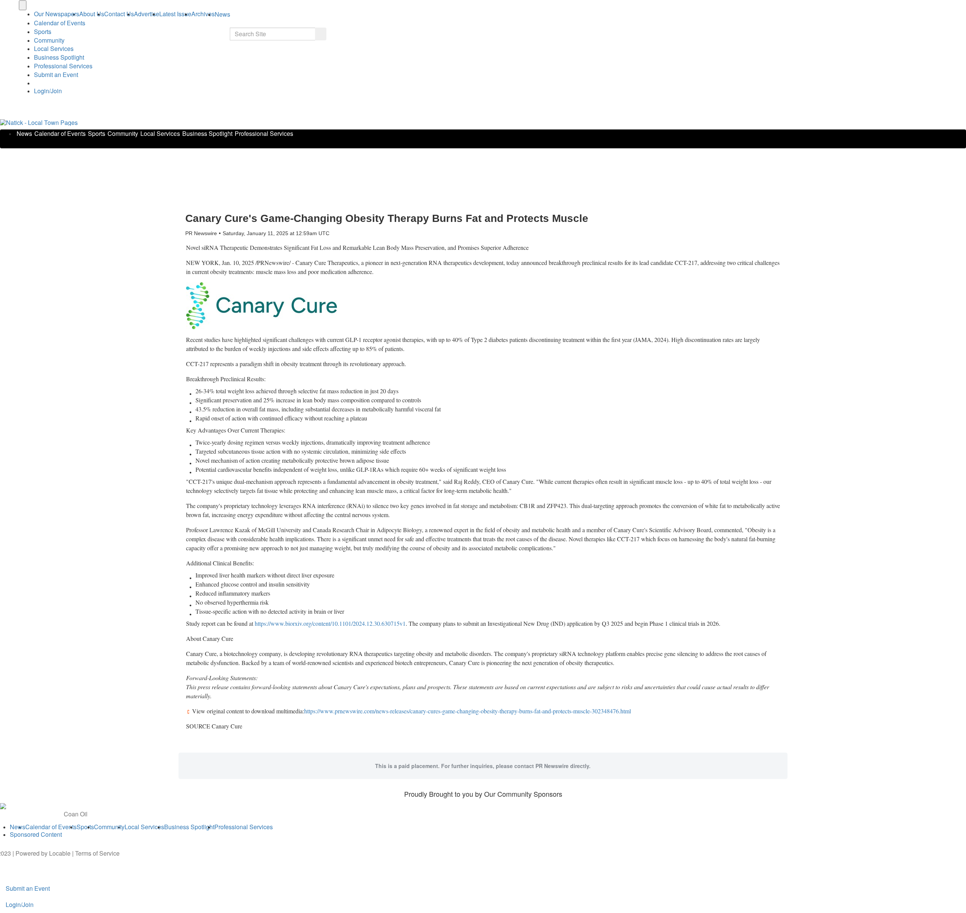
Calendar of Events (60, 133)
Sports (42, 31)
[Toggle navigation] (22, 5)
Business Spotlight (59, 57)
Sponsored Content (36, 834)
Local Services (54, 48)
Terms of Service (97, 853)
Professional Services (63, 66)
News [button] (222, 14)
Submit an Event (56, 74)
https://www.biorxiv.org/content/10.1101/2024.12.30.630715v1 (330, 623)
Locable (60, 853)
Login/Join (48, 90)
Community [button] (49, 40)
